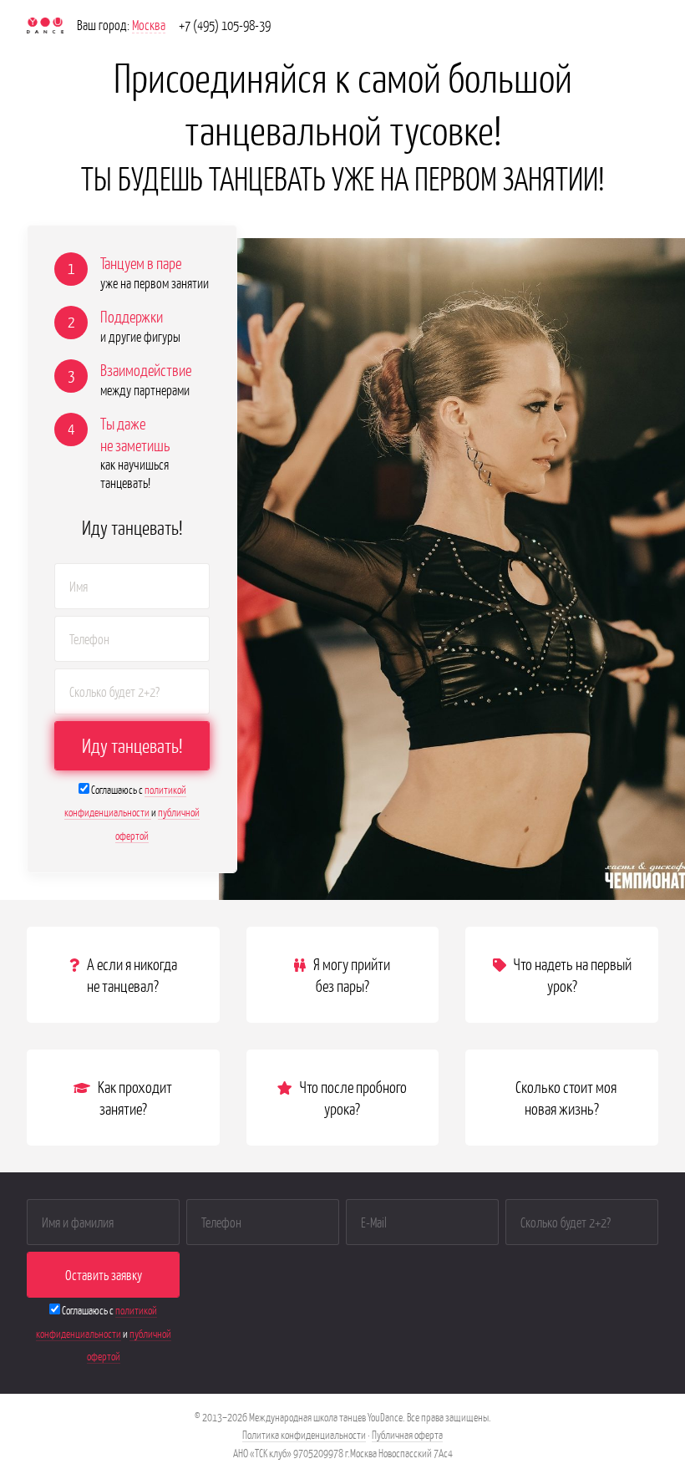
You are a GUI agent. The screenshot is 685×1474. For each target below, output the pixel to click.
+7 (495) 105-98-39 (225, 24)
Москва (148, 24)
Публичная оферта (407, 1434)
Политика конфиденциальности (304, 1434)
